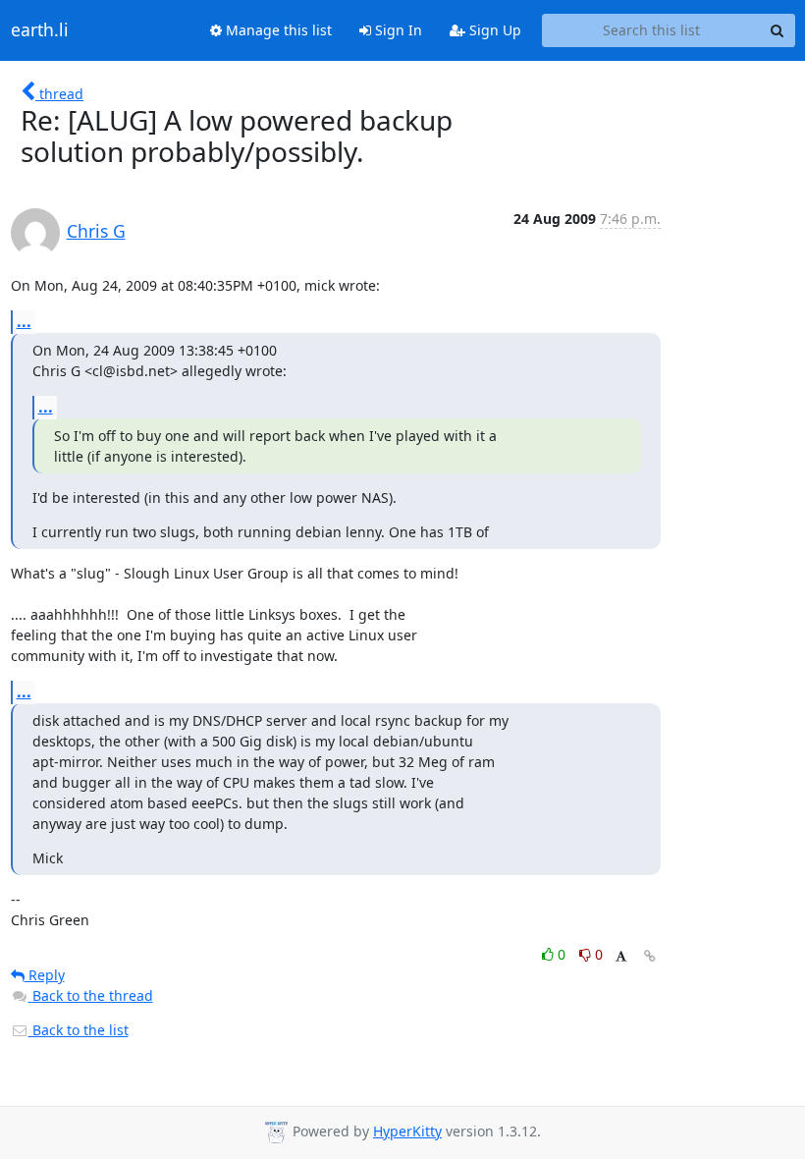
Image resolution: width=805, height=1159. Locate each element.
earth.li (40, 30)
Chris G (96, 231)
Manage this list (277, 30)
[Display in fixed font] (621, 957)
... (24, 321)
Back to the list (78, 1030)
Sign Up (493, 30)
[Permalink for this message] (650, 956)
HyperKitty (407, 1131)
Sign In (396, 30)
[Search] (777, 30)
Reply (45, 975)
